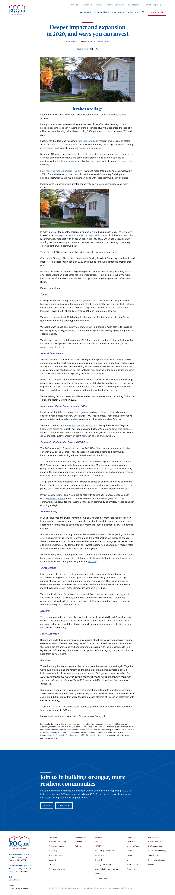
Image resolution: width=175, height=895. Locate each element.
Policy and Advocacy (57, 869)
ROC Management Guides (105, 850)
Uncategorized (103, 41)
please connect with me (52, 347)
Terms (96, 888)
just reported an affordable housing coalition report (82, 235)
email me (52, 716)
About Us (132, 12)
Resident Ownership (57, 841)
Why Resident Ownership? (82, 5)
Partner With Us (155, 841)
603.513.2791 (14, 880)
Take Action (64, 805)
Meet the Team (133, 846)
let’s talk (92, 561)
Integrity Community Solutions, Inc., (63, 735)
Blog (129, 860)
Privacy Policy (87, 888)
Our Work (84, 12)
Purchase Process (56, 846)
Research (98, 860)
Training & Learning (57, 855)
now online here (56, 498)
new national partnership (80, 425)
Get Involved (157, 12)
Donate (148, 5)
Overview (98, 841)
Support (52, 860)
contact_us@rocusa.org (19, 888)
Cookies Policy (106, 888)
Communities (100, 12)
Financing (53, 850)
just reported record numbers (57, 170)
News (129, 855)
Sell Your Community (115, 5)
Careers (130, 850)
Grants (52, 864)
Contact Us (131, 869)
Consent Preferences (122, 888)
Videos (97, 874)
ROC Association (135, 5)
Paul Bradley (73, 41)
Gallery (78, 846)
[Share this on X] (96, 49)
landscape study (86, 141)
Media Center (132, 864)
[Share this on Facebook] (91, 49)
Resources (117, 12)
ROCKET (99, 5)
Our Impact (99, 855)
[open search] (143, 12)
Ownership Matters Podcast (106, 869)
